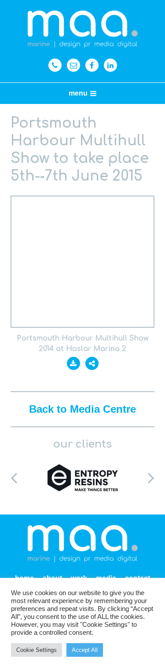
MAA (83, 29)
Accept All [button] (85, 650)
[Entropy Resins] (82, 477)
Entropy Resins (82, 477)
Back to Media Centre (82, 409)
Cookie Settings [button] (36, 650)
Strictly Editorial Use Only (82, 262)
